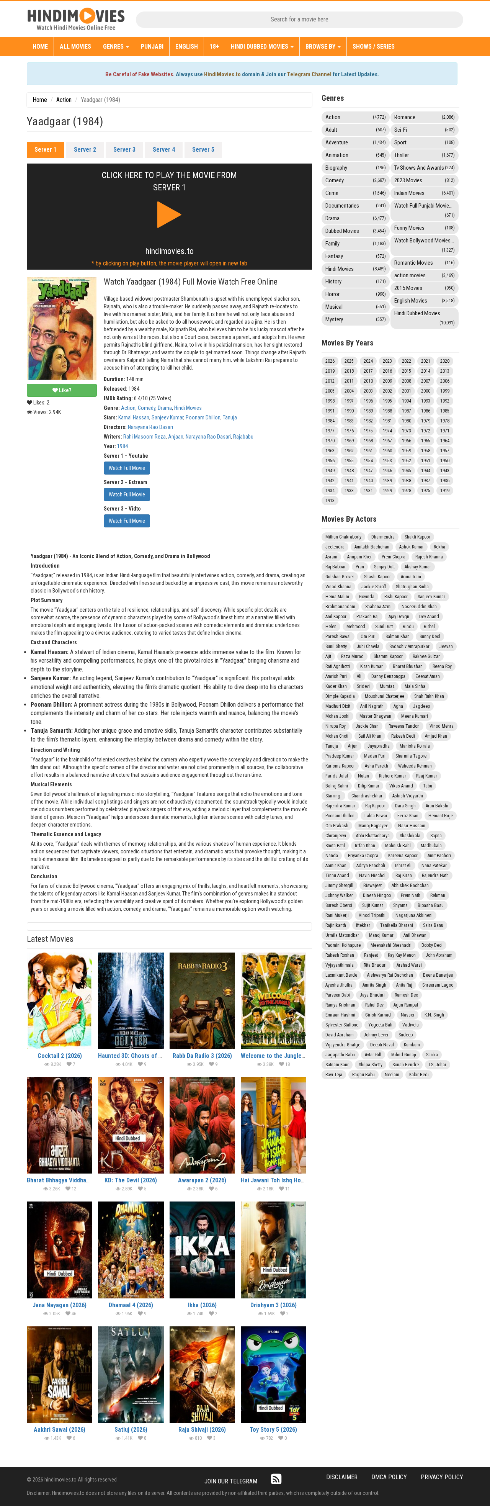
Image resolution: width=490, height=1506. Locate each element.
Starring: (333, 796)
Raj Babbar (335, 567)
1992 (444, 401)
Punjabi (152, 46)
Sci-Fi (424, 129)
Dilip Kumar (368, 786)
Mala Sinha (415, 686)
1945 (406, 470)
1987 (406, 411)
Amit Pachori (439, 855)
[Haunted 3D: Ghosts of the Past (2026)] (130, 1001)
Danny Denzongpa (388, 676)
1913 (330, 500)
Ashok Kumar (411, 547)
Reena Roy (442, 666)
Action (64, 99)
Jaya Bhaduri (372, 995)
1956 (330, 460)
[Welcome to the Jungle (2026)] (273, 1001)
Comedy (146, 408)
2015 (406, 371)
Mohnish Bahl (398, 845)
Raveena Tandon (404, 726)
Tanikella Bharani (396, 925)
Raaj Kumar (426, 776)
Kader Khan (336, 686)
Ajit (328, 656)
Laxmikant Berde (341, 975)
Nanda (331, 855)
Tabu (427, 786)
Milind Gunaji (403, 1054)
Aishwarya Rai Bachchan (390, 975)
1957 (444, 450)
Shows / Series (374, 46)
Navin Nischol (372, 875)
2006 (444, 381)
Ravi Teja (333, 1074)
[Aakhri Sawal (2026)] (59, 1374)
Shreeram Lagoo (437, 985)
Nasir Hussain (411, 825)
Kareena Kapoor (403, 855)
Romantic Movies (424, 262)
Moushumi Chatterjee (384, 696)
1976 (349, 431)
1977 (330, 431)
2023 (387, 361)
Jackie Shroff (373, 586)
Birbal (429, 626)
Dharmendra (383, 537)
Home (40, 46)
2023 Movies (424, 180)
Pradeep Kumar (339, 756)
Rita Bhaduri (375, 965)
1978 (444, 421)
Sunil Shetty (336, 646)
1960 (387, 450)
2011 (349, 381)
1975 (368, 431)
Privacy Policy (442, 1477)
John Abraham (439, 955)
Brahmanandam (340, 606)
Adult (355, 129)
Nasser (408, 1015)
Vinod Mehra (442, 726)
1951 (425, 460)
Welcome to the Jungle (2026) (280, 1055)
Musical (355, 306)
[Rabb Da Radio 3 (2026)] (202, 1001)
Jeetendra (335, 547)
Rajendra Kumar (340, 806)
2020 (444, 361)
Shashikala (410, 835)
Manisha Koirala (415, 746)
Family (355, 243)
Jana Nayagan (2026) (60, 1305)
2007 (425, 381)
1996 (368, 401)
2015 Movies (424, 288)
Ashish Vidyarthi (407, 796)
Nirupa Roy (335, 726)
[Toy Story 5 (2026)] (273, 1374)
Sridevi (363, 686)
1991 (330, 411)
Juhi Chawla (368, 646)
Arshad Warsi (409, 965)
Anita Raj (404, 985)
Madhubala (431, 845)
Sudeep (406, 1035)
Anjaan (175, 437)
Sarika (432, 1054)
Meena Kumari (414, 716)
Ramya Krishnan (340, 1005)
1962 (349, 450)
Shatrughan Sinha (412, 586)
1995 (387, 401)
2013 (444, 371)
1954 (368, 460)
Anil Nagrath (372, 706)
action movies (424, 275)
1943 (444, 470)
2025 (349, 361)
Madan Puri (374, 756)
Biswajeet (372, 885)
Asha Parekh (376, 766)
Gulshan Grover (339, 576)
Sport (424, 142)
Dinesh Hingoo (377, 895)
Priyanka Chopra (363, 855)
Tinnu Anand (337, 875)
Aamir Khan (335, 865)
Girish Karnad (378, 1015)
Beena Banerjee (438, 975)
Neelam (392, 1074)
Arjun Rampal (406, 1005)
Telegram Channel (309, 74)
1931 (368, 490)
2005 (330, 391)
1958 (425, 450)
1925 (425, 490)
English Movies (424, 300)
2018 (349, 371)
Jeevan (446, 646)
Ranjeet (371, 955)
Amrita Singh (374, 985)
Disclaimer (342, 1477)
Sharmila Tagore (410, 756)
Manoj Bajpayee (373, 825)
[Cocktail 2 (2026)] (59, 1001)
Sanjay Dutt (384, 567)
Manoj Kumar (381, 935)
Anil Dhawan (414, 935)
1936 (444, 480)
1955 (349, 460)
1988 (387, 411)
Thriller (424, 155)
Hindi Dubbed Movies (260, 46)
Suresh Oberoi (338, 905)
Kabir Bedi (419, 1074)
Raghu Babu (363, 1074)
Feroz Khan (407, 815)
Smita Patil (335, 845)
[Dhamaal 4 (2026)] (130, 1250)
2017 (368, 371)
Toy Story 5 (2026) (273, 1429)
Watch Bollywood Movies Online (426, 245)
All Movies (75, 46)
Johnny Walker (339, 895)
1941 (349, 480)
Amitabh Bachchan (371, 547)
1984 (122, 446)
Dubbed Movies (355, 231)
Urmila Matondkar (342, 935)
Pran (360, 567)
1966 (406, 441)
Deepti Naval (382, 1045)
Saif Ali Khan (369, 736)
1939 (387, 480)
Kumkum (412, 1045)
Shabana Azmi (378, 606)
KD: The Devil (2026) (131, 1180)
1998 (330, 401)
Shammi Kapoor (388, 656)
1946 (387, 470)
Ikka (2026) (202, 1305)
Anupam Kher (359, 557)
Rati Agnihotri (337, 666)
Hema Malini (337, 596)
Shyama (400, 905)
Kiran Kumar (371, 666)
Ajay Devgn (399, 616)
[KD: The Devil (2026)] (130, 1125)
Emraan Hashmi (340, 1015)
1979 (425, 421)
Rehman (437, 895)
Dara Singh (405, 806)
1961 (368, 450)
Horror (355, 294)
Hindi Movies (188, 408)
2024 (368, 361)
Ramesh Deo (406, 995)
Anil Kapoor (335, 616)
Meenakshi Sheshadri (391, 945)
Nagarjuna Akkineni (414, 915)
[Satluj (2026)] (130, 1374)
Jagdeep (421, 706)
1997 (349, 401)
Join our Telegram (230, 1481)
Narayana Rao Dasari (150, 427)
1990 (349, 411)
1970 (330, 441)
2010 (368, 381)
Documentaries (355, 205)
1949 (330, 470)
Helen (330, 626)
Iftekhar (363, 925)
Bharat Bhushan (408, 666)
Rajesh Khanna (429, 557)
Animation (355, 155)
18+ (214, 46)
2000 (425, 391)
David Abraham (339, 1035)
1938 (406, 480)
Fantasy (355, 256)
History (355, 281)
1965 (425, 441)
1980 (406, 421)
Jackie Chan (367, 726)
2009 (387, 381)
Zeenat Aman (427, 676)
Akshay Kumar (418, 567)
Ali (359, 676)
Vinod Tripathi (372, 915)
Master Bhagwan (375, 716)
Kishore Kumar (392, 776)
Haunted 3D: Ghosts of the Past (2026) (148, 1055)
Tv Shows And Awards (424, 167)
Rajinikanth (335, 925)
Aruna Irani (411, 576)
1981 (387, 421)
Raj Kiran (403, 875)
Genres (114, 46)
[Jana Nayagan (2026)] (59, 1250)
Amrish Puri (336, 676)
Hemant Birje (440, 815)
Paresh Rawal (338, 636)
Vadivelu (410, 1025)
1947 (368, 470)
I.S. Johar (437, 1064)
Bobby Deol (432, 945)
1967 (387, 441)
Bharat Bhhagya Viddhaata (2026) (70, 1180)
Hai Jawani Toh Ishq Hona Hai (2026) (288, 1180)
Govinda (366, 596)
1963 (330, 450)
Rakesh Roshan (339, 955)
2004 (349, 391)
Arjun (353, 746)
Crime (355, 193)
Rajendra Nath (435, 875)
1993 (425, 401)
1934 (330, 490)
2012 (330, 381)
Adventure (355, 142)
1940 (368, 480)
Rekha (439, 547)
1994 (406, 401)
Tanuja (230, 417)
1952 (406, 460)
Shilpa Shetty (370, 1064)
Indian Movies (424, 193)
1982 (368, 421)
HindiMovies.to (222, 74)
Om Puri (368, 636)
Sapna (436, 835)
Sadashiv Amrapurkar (409, 646)
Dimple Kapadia (340, 696)
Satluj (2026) (130, 1429)
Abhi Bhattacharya (373, 835)
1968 (368, 441)
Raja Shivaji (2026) (202, 1429)
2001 (406, 391)
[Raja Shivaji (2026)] (202, 1374)
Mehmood (355, 626)
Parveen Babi (337, 995)
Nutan (363, 776)
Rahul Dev (374, 1005)
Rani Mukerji (337, 915)
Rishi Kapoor (396, 596)
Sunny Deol (430, 636)
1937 (425, 480)
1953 (387, 460)
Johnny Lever (376, 1035)
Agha (398, 706)
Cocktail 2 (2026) (60, 1055)
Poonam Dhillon (203, 417)
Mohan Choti (336, 736)
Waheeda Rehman (415, 766)
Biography (355, 167)
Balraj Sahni (336, 786)
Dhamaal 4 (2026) (131, 1305)
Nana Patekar (434, 865)
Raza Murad (352, 656)
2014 (425, 371)
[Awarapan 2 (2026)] (202, 1125)
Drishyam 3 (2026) (273, 1305)
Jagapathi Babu (340, 1054)
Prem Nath (410, 895)
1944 (425, 470)
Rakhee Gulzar (426, 656)
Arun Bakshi (437, 806)
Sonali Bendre (405, 1064)
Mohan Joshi (337, 716)
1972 (425, 431)
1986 (425, 411)
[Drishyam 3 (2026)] (273, 1250)
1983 (349, 421)
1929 (387, 490)
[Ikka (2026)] (202, 1250)
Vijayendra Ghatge (342, 1045)
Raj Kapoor (375, 806)
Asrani (331, 557)
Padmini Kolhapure (343, 945)
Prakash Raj (367, 616)
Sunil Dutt (384, 626)
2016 (387, 371)
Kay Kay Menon (402, 955)
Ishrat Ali (403, 865)
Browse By (321, 46)
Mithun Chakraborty (343, 537)
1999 (444, 391)
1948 (349, 470)
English (186, 46)
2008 (406, 381)
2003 (368, 391)
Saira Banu (433, 925)
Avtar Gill (373, 1054)
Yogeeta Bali (380, 1025)
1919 (444, 490)
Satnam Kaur (337, 1064)
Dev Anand (429, 616)
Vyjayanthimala (339, 965)
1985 (444, 411)
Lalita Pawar (375, 815)
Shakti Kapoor (417, 537)
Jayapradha (379, 746)
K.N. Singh (434, 1015)
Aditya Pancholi (370, 865)
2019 (330, 371)
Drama (165, 408)
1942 (330, 480)
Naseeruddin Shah (419, 606)
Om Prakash (336, 825)
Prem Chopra (393, 557)
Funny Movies (424, 227)
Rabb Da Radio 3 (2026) (202, 1055)
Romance (424, 117)
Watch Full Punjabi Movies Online (426, 210)
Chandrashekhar (366, 796)
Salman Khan (397, 636)
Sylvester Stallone (341, 1025)
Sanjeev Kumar (167, 417)
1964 (444, 441)
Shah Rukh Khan (429, 696)
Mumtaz (387, 686)
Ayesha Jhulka (339, 985)
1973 (406, 431)
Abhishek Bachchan (410, 885)
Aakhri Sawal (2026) (59, 1429)
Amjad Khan (436, 736)
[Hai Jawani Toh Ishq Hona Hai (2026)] (273, 1125)
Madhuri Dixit (337, 706)
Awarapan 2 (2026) (202, 1180)
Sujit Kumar (372, 905)
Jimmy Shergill (339, 885)
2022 (406, 361)
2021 (425, 361)
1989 (368, 411)
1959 (406, 450)
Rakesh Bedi (403, 736)
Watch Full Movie (127, 468)
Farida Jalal (336, 776)
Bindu (408, 626)
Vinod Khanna (338, 586)
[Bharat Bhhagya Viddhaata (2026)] (59, 1125)
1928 (406, 490)
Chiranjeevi (335, 835)
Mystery (355, 319)
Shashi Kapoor (377, 576)
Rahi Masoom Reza (144, 437)
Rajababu (243, 437)
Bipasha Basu (431, 905)
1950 (444, 460)
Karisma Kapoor (340, 766)
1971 (444, 431)
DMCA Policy (389, 1477)
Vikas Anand (401, 786)
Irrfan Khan (365, 845)
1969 (349, 441)
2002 (387, 391)
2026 (330, 361)
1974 (387, 431)
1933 (349, 490)
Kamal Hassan (133, 417)
